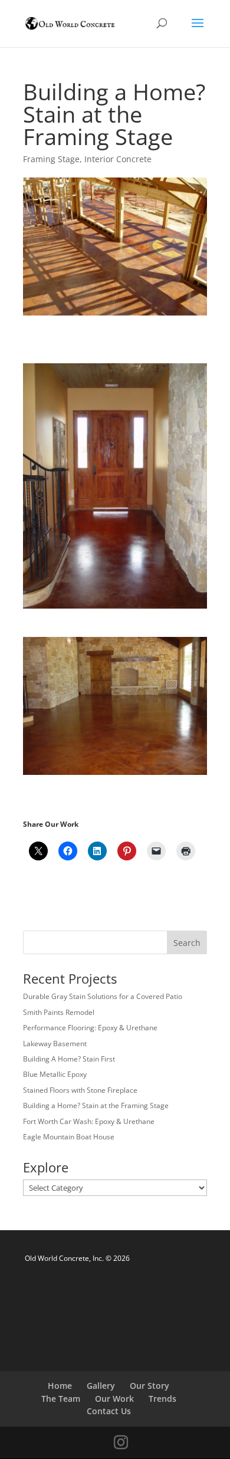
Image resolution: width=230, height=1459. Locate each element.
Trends (162, 1398)
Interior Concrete (118, 159)
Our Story (149, 1385)
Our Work (114, 1398)
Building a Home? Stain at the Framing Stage (96, 1105)
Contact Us (109, 1411)
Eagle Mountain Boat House (68, 1137)
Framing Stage (51, 159)
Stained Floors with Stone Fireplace (80, 1090)
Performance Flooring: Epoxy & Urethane (90, 1028)
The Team (60, 1398)
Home (60, 1385)
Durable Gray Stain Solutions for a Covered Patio (102, 996)
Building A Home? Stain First (69, 1059)
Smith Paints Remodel (58, 1012)
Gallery (101, 1385)
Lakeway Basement (55, 1044)
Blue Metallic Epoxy (55, 1074)
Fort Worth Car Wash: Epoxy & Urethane (89, 1121)
